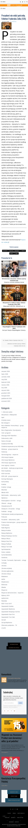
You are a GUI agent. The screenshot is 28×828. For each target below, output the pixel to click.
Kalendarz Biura (14, 644)
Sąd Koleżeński (5, 549)
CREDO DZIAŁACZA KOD (14, 800)
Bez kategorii (5, 423)
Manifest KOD (14, 792)
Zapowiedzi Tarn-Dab (8, 617)
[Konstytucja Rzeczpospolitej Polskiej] (14, 766)
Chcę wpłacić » (4, 752)
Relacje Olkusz (5, 538)
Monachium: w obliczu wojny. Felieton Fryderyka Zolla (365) (14, 303)
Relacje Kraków (6, 530)
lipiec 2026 (4, 374)
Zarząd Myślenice (6, 622)
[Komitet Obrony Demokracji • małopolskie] (14, 5)
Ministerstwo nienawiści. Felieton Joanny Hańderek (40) (14, 279)
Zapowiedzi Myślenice (8, 609)
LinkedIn (23, 250)
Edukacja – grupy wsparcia (9, 449)
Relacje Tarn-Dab (6, 547)
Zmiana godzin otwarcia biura (14, 678)
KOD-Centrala (5, 473)
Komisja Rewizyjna (7, 479)
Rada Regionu (5, 528)
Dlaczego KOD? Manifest (9, 435)
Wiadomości (5, 582)
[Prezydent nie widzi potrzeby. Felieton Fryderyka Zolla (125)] (6, 26)
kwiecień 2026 (5, 382)
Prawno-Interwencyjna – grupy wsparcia (13, 522)
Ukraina (3, 565)
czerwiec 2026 (5, 377)
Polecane (4, 517)
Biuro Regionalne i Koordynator (11, 430)
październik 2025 (6, 398)
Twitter (11, 250)
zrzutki (3, 628)
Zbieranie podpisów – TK (9, 625)
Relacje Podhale (6, 544)
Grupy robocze (21, 813)
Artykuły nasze (5, 420)
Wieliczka (4, 584)
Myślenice (4, 498)
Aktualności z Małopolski (9, 415)
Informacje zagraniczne (8, 463)
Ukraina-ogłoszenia (7, 571)
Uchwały (4, 563)
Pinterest (17, 250)
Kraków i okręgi (6, 487)
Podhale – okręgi (6, 511)
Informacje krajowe (7, 457)
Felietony (14, 21)
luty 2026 (4, 387)
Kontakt (17, 821)
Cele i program (6, 433)
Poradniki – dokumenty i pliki (10, 519)
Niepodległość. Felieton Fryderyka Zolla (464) (14, 327)
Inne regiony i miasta (7, 465)
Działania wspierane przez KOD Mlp (12, 446)
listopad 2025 (5, 396)
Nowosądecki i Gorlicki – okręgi (11, 500)
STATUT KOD (14, 796)
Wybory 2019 (5, 595)
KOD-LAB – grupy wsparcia (9, 476)
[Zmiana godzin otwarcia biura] (3, 679)
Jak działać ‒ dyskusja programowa (12, 468)
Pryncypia (7, 817)
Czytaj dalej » (4, 785)
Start (4, 816)
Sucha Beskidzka (6, 555)
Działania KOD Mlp (7, 444)
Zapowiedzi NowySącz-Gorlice (10, 612)
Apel (2, 417)
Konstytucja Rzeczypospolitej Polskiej (13, 780)
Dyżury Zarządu (6, 441)
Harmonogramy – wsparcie (9, 454)
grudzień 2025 (5, 393)
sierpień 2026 (5, 371)
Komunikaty (5, 481)
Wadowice (4, 576)
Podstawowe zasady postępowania (12, 514)
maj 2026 (4, 379)
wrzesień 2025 (5, 401)
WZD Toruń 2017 (6, 603)
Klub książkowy (6, 471)
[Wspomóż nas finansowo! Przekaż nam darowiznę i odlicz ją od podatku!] (14, 725)
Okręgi (14, 813)
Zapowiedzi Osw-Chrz (8, 614)
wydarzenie (4, 598)
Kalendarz (11, 821)
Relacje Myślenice (6, 533)
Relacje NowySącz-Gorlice (9, 536)
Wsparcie (4, 590)
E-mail (16, 253)
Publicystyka (5, 525)
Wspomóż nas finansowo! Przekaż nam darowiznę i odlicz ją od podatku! (11, 738)
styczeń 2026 (5, 390)
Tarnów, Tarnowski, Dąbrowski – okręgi (13, 560)
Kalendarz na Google (14, 647)
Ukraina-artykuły (6, 568)
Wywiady (4, 601)
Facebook (5, 250)
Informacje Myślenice (8, 460)
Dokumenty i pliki (6, 438)
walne (3, 579)
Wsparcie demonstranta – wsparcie (12, 593)
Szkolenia (4, 557)
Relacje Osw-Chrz (6, 541)
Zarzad (3, 620)
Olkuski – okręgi (6, 503)
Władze (3, 587)
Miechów (4, 490)
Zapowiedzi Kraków (7, 606)
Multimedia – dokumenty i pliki (11, 495)
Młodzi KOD (5, 492)
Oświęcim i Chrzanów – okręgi (10, 509)
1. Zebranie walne (6, 412)
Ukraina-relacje (6, 574)
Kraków (3, 484)
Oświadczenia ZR (6, 506)
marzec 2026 (5, 385)
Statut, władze (5, 552)
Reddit (11, 253)
